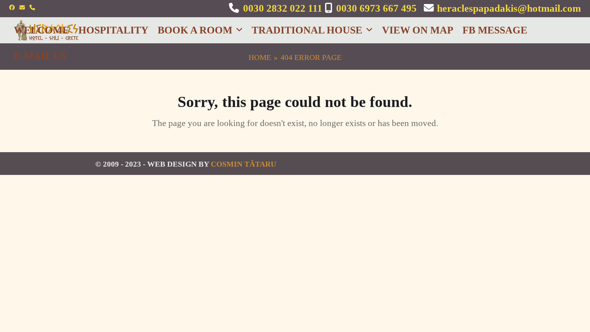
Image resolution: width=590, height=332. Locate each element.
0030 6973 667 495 (376, 8)
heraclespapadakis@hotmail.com (509, 8)
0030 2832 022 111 (282, 8)
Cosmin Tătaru (243, 164)
